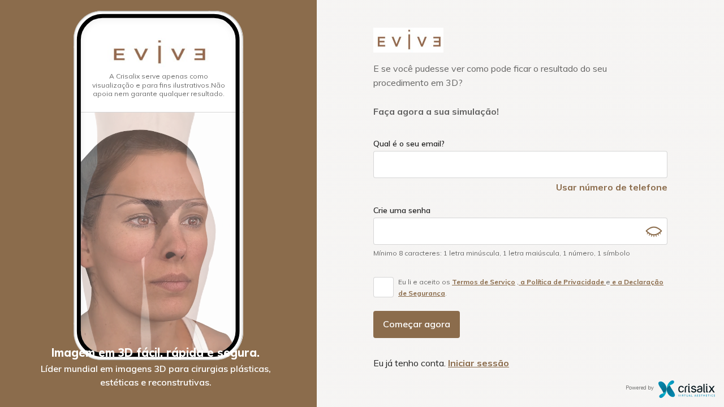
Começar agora (416, 324)
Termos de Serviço (483, 282)
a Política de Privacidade (562, 282)
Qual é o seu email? (409, 143)
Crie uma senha (401, 210)
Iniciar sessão (478, 363)
